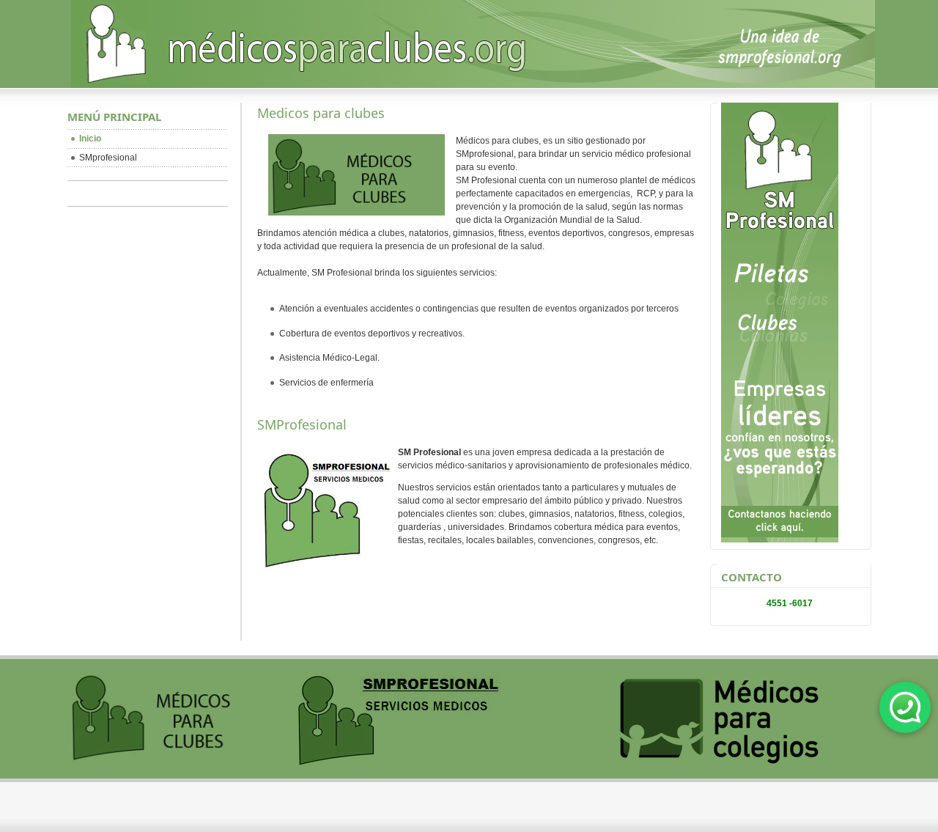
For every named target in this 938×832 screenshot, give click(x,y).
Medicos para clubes (321, 113)
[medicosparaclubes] (473, 55)
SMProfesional (302, 424)
